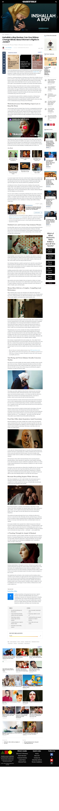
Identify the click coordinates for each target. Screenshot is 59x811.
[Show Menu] (3, 1)
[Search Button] (56, 1)
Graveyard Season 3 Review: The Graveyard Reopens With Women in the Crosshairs (50, 202)
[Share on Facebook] (4, 53)
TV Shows (47, 139)
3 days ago (48, 226)
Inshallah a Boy (36, 71)
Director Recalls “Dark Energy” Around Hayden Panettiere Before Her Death (52, 81)
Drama (19, 641)
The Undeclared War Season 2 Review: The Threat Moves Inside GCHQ (50, 163)
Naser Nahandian (9, 47)
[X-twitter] (51, 757)
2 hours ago (49, 187)
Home (3, 34)
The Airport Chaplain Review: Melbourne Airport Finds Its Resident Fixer (52, 103)
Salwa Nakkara (20, 643)
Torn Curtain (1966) (50, 270)
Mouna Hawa (10, 643)
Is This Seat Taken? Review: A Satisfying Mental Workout (47, 70)
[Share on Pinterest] (4, 58)
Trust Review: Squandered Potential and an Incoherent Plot (52, 95)
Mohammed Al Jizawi (35, 641)
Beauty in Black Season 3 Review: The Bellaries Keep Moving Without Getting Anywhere (50, 143)
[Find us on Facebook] (45, 125)
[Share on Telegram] (4, 64)
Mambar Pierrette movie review (15, 217)
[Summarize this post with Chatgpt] (4, 67)
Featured (22, 641)
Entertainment (7, 34)
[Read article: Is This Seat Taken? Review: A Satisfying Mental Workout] (50, 61)
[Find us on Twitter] (48, 125)
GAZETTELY (29, 2)
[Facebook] (51, 754)
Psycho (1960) (50, 251)
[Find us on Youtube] (54, 125)
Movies (11, 34)
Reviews (27, 47)
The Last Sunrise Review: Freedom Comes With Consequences (51, 110)
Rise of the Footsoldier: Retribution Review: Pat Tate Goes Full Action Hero (52, 117)
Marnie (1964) (50, 263)
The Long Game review (35, 350)
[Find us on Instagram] (51, 125)
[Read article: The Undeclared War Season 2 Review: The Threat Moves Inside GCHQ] (50, 156)
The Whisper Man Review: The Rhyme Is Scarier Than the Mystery (50, 221)
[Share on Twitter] (4, 55)
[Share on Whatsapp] (4, 61)
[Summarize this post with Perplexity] (4, 69)
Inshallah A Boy (28, 641)
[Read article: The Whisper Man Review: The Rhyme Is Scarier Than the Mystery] (50, 215)
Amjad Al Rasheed (13, 641)
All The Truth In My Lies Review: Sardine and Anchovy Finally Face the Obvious (50, 182)
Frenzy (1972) (50, 277)
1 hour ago (49, 148)
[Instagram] (51, 763)
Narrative (15, 643)
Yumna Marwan (27, 643)
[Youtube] (51, 760)
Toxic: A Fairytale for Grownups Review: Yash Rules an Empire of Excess (52, 88)
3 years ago (15, 47)
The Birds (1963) (50, 257)
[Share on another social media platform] (4, 72)
